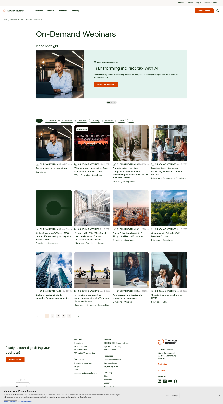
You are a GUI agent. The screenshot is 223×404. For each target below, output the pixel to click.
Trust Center (109, 386)
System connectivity (112, 346)
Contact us (162, 364)
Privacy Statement (24, 401)
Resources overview (112, 360)
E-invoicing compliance (83, 363)
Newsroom (108, 379)
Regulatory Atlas (111, 366)
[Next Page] (78, 316)
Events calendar (111, 363)
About (106, 376)
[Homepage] (13, 10)
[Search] (218, 10)
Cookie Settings (171, 396)
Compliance (82, 121)
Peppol (121, 121)
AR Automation (67, 121)
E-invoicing (95, 121)
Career (107, 383)
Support (161, 370)
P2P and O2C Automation (84, 353)
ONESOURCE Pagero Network (116, 343)
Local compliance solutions (85, 373)
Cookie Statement (10, 401)
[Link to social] (159, 381)
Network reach (110, 350)
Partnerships (109, 121)
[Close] (219, 395)
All (39, 121)
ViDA (131, 121)
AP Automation (51, 121)
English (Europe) (211, 3)
